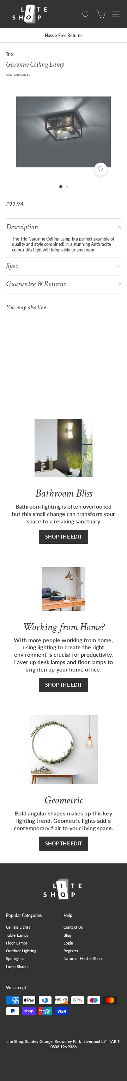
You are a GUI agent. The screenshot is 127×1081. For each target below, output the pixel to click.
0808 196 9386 (63, 1046)
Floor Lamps (17, 943)
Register (71, 950)
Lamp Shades (17, 966)
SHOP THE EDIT (63, 537)
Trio (9, 54)
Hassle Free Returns (63, 35)
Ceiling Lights (18, 927)
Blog (67, 935)
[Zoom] (100, 169)
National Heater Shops (84, 958)
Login (68, 943)
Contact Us (73, 927)
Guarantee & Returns (36, 284)
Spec (12, 266)
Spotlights (15, 958)
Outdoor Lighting (21, 950)
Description (22, 227)
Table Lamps (17, 935)
